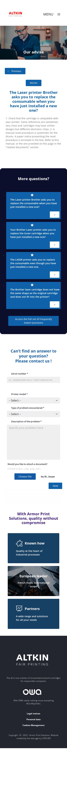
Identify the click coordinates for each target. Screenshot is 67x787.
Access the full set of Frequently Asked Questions (33, 320)
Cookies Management (33, 725)
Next (55, 485)
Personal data (33, 719)
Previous (16, 71)
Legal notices (33, 713)
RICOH (33, 83)
